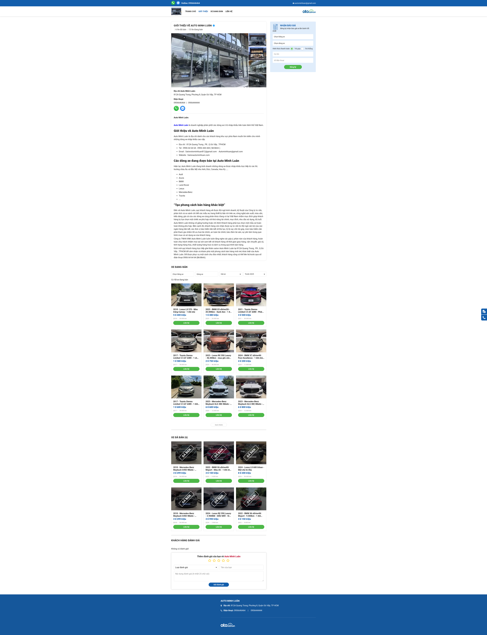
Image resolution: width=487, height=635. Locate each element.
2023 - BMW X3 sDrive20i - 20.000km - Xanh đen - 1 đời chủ (219, 310)
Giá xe (223, 274)
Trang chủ (190, 11)
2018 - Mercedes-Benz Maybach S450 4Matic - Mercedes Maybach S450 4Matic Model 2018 (184, 468)
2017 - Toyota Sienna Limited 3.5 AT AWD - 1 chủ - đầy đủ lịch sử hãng (186, 356)
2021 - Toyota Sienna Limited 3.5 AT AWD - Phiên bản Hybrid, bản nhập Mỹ (250, 310)
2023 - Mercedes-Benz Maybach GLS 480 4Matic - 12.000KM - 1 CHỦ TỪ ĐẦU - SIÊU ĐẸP (251, 402)
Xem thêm (219, 425)
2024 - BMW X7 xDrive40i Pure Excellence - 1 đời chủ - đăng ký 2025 (251, 356)
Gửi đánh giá (219, 585)
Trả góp (297, 49)
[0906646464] (178, 3)
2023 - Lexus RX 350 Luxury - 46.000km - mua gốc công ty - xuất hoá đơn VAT (218, 356)
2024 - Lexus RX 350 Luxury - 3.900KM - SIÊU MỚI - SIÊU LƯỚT (219, 514)
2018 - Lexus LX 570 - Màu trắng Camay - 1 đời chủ (185, 310)
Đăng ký (293, 67)
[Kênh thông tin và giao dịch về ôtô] (309, 11)
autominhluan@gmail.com (305, 3)
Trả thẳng (309, 49)
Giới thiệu (203, 11)
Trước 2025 (249, 274)
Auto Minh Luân (181, 125)
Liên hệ (228, 11)
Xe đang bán (217, 11)
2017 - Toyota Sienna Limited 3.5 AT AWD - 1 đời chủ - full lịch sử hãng (185, 402)
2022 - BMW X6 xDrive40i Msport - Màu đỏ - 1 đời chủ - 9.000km (218, 468)
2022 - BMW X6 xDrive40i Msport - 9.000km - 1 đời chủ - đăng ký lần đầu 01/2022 (249, 514)
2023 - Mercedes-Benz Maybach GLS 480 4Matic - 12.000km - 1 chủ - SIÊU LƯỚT (218, 402)
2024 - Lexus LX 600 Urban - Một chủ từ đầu (251, 468)
